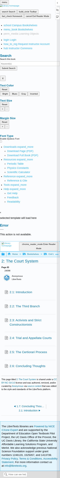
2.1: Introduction (21, 292)
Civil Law (52, 254)
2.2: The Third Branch (25, 306)
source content (34, 386)
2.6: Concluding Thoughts (27, 366)
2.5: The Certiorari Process (28, 352)
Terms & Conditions (30, 458)
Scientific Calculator (18, 172)
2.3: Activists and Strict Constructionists (25, 322)
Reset (4, 89)
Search (5, 474)
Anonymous (17, 386)
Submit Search (8, 68)
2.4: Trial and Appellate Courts (31, 338)
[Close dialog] (2, 229)
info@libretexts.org (15, 465)
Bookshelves (33, 254)
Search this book (7, 59)
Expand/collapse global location (57, 253)
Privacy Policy (10, 458)
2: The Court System (26, 379)
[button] (13, 197)
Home (15, 254)
